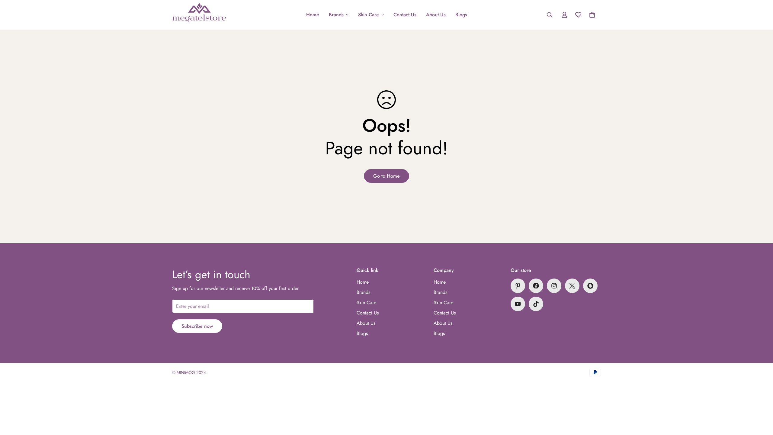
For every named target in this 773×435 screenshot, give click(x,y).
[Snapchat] (590, 286)
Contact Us (404, 14)
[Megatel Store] (199, 15)
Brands (336, 14)
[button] (592, 15)
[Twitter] (572, 286)
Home (312, 14)
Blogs (461, 14)
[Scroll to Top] (761, 402)
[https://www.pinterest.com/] (518, 286)
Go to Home (386, 175)
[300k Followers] (536, 286)
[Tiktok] (536, 304)
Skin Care (368, 14)
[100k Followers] (554, 286)
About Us (436, 14)
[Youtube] (518, 304)
